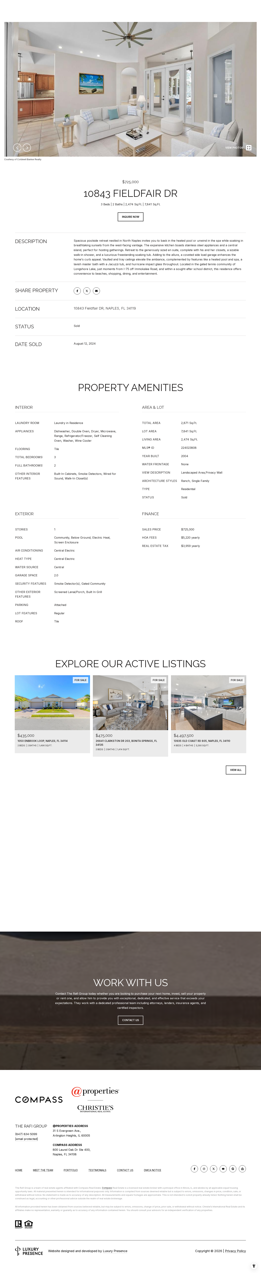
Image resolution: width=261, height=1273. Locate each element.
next (27, 148)
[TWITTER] (213, 1168)
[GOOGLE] (232, 1168)
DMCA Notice (152, 1170)
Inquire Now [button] (130, 216)
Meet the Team (43, 1170)
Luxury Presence (115, 1251)
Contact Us (125, 1170)
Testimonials (97, 1170)
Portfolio (71, 1170)
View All (236, 769)
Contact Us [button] (130, 1020)
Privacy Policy (235, 1251)
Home (18, 1170)
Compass (107, 1188)
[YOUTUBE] (223, 1168)
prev (17, 148)
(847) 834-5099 (26, 1134)
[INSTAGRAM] (204, 1168)
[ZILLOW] (242, 1168)
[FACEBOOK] (194, 1168)
